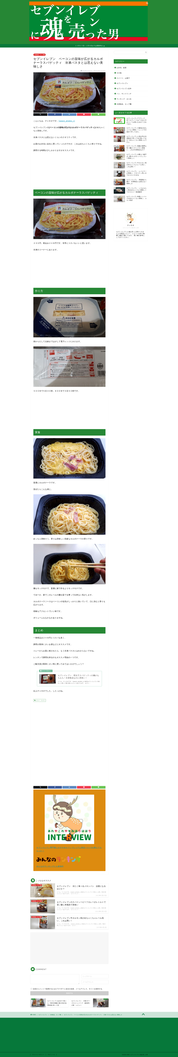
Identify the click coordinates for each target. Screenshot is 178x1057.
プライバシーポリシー (38, 1054)
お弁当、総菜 (121, 67)
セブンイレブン (122, 83)
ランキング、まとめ (124, 99)
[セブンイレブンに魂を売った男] (88, 38)
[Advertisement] (69, 170)
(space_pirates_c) (67, 121)
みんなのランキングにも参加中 (50, 866)
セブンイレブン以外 (124, 88)
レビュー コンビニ (40, 700)
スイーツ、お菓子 (123, 78)
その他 (119, 73)
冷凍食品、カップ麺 (39, 54)
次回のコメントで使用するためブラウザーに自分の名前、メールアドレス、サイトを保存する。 (68, 989)
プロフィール (51, 1054)
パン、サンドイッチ (124, 94)
